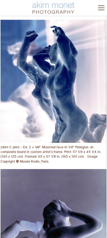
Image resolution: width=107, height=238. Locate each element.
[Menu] (101, 8)
